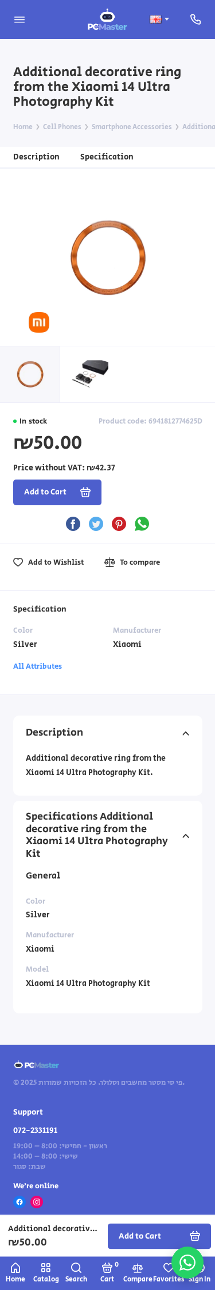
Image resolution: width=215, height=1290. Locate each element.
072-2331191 (35, 1130)
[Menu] (19, 19)
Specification (107, 157)
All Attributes (37, 666)
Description (36, 157)
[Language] (159, 19)
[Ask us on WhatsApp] (187, 1263)
